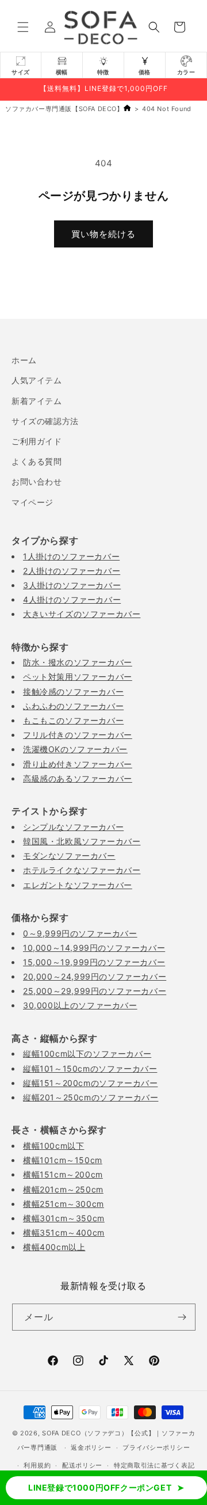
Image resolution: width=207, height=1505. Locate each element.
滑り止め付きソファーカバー (77, 764)
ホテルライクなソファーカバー (81, 870)
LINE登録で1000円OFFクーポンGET (99, 1487)
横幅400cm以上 (54, 1247)
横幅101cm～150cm (62, 1160)
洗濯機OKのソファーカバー (75, 749)
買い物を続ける (103, 233)
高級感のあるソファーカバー (77, 778)
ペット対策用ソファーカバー (77, 676)
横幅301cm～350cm (64, 1218)
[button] (23, 27)
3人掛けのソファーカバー (72, 585)
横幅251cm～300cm (63, 1204)
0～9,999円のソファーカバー (80, 933)
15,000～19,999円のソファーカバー (94, 962)
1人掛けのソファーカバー (71, 556)
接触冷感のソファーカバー (73, 691)
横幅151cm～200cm (63, 1174)
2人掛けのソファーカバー (71, 571)
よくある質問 (37, 461)
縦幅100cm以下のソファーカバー (87, 1053)
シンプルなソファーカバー (73, 827)
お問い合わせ (37, 481)
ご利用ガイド (37, 441)
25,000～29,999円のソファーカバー (94, 991)
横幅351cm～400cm (64, 1232)
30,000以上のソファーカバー (80, 1005)
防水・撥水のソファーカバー (77, 662)
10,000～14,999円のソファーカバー (94, 947)
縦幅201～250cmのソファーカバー (90, 1097)
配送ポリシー (82, 1465)
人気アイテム (37, 380)
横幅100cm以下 (53, 1145)
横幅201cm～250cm (63, 1189)
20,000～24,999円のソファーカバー (94, 976)
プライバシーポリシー (156, 1447)
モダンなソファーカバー (69, 855)
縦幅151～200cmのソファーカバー (90, 1083)
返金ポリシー (91, 1447)
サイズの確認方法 (45, 421)
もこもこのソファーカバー (73, 720)
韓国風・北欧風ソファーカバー (81, 841)
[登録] (182, 1317)
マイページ (32, 502)
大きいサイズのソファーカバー (81, 614)
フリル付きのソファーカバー (77, 735)
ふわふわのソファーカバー (73, 706)
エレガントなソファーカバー (77, 885)
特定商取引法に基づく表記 (154, 1465)
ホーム (24, 360)
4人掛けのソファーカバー (72, 599)
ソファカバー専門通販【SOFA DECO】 (64, 109)
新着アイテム (37, 401)
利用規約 (37, 1465)
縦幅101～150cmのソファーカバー (90, 1068)
